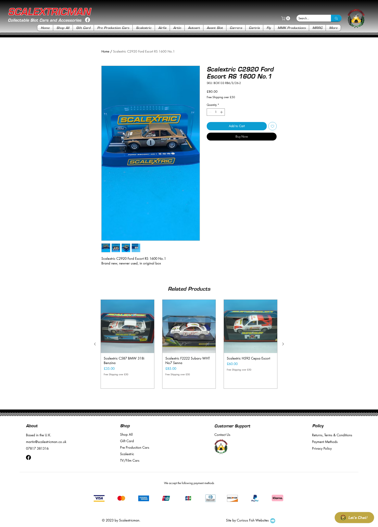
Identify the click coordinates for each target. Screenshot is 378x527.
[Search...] (336, 18)
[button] (286, 18)
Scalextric (127, 454)
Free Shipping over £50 (221, 97)
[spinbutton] (215, 112)
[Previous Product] (95, 344)
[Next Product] (283, 344)
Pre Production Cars (134, 447)
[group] (189, 344)
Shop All (126, 434)
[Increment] (221, 112)
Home (105, 51)
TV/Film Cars (129, 460)
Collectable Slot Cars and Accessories (44, 20)
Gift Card (127, 441)
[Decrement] (209, 112)
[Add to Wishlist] (272, 126)
